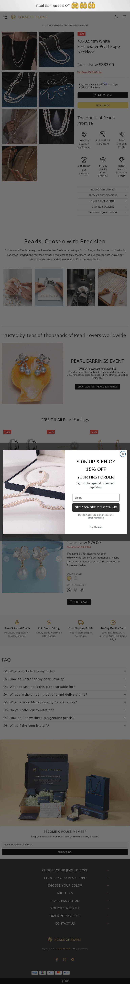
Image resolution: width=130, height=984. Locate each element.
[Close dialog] (123, 454)
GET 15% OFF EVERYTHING (96, 507)
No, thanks (96, 527)
